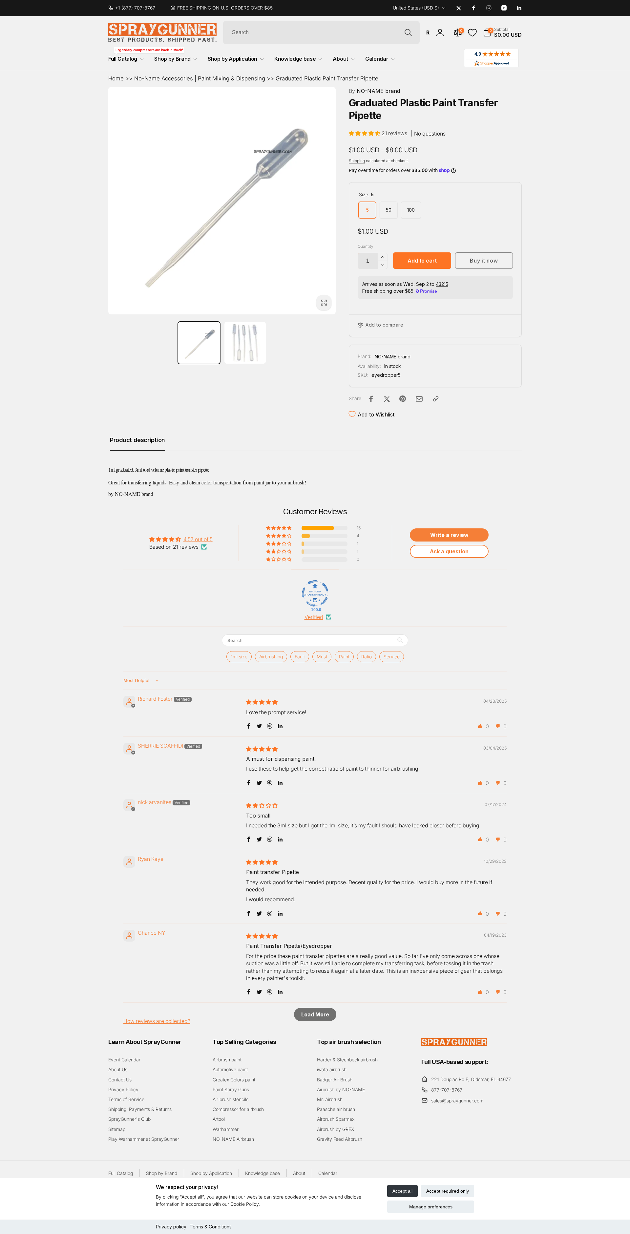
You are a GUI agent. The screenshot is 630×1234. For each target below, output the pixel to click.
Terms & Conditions (211, 1226)
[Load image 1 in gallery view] (199, 343)
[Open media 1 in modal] (222, 200)
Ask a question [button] (449, 551)
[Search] (408, 32)
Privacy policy (171, 1226)
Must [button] (322, 656)
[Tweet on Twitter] (387, 398)
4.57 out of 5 (198, 539)
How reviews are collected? (156, 1021)
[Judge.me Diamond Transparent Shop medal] (315, 593)
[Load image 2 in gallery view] (245, 343)
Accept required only (447, 1191)
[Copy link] (435, 398)
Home (116, 78)
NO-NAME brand (374, 91)
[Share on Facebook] (371, 398)
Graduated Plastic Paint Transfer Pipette (327, 78)
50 (388, 210)
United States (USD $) (416, 8)
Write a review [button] (449, 535)
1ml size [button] (239, 656)
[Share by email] (419, 399)
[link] (134, 7)
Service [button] (392, 656)
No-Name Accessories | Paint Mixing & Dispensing (199, 78)
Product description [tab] (137, 439)
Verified (313, 617)
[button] (502, 32)
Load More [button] (315, 1014)
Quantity (365, 246)
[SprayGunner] (454, 1044)
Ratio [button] (366, 656)
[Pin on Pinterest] (402, 398)
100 (411, 210)
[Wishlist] (472, 33)
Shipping (357, 160)
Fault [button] (300, 656)
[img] (262, 702)
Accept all (402, 1191)
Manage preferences (430, 1206)
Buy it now (484, 260)
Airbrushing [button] (271, 656)
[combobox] (321, 32)
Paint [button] (344, 656)
